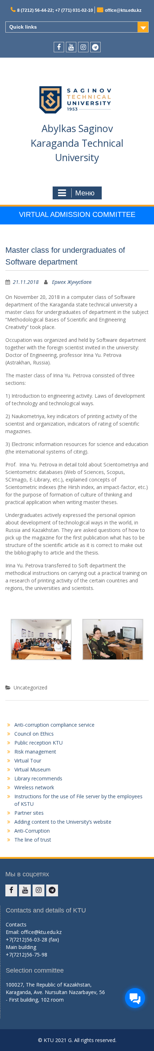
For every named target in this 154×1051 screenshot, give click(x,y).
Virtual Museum (32, 769)
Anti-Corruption (32, 830)
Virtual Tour (27, 760)
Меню (85, 193)
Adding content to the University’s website (62, 821)
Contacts (16, 924)
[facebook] (59, 47)
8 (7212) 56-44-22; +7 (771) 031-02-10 (55, 10)
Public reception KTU (38, 742)
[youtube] (71, 47)
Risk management (35, 751)
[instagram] (83, 47)
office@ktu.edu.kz (123, 10)
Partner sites (29, 812)
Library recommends (38, 778)
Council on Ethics (34, 733)
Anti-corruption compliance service (54, 724)
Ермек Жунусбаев (72, 282)
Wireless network (34, 787)
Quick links (23, 27)
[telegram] (95, 47)
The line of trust (32, 839)
